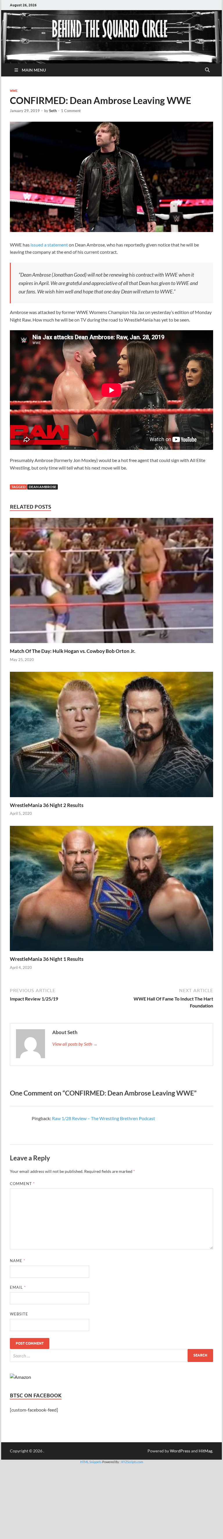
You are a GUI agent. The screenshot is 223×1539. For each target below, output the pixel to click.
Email (18, 1287)
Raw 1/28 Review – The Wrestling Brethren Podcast (103, 1118)
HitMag (205, 1450)
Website (19, 1314)
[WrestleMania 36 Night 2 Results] (111, 736)
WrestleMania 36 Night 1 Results (46, 959)
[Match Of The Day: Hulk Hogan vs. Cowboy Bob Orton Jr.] (111, 582)
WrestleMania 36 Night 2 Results (46, 805)
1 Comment (71, 110)
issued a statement (49, 244)
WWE (14, 91)
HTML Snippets (91, 1462)
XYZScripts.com (132, 1462)
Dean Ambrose (42, 487)
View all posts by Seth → (75, 1044)
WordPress (180, 1450)
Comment (22, 1183)
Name (17, 1260)
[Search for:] (111, 1355)
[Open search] (207, 70)
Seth (53, 110)
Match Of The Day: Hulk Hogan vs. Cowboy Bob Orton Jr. (72, 651)
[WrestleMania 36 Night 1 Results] (111, 890)
